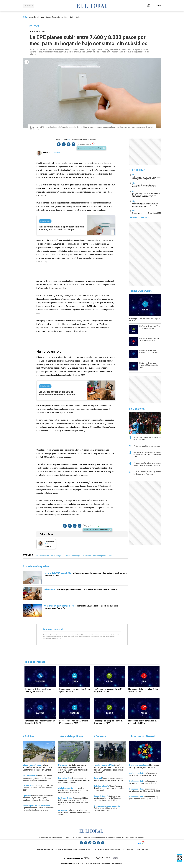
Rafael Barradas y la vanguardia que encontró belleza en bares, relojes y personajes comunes (145, 203)
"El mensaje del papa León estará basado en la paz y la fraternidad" (144, 185)
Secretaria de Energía (71, 556)
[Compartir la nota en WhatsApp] (68, 144)
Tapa (110, 556)
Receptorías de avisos (69, 849)
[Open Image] (26, 62)
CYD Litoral (77, 838)
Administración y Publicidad (89, 849)
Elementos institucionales (110, 849)
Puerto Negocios (122, 838)
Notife (132, 838)
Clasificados (67, 838)
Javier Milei (92, 174)
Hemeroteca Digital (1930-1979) (48, 849)
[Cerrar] (104, 148)
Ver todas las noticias (138, 217)
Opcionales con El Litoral (131, 849)
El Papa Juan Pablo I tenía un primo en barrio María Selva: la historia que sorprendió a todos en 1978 (146, 194)
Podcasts (86, 838)
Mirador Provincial (98, 838)
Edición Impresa (99, 556)
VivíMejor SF (110, 838)
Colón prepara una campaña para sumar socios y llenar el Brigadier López (146, 177)
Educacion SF (140, 838)
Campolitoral (43, 838)
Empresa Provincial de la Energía (48, 556)
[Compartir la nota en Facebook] (58, 144)
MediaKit (145, 849)
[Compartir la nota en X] (63, 144)
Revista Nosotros (55, 838)
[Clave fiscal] (179, 862)
